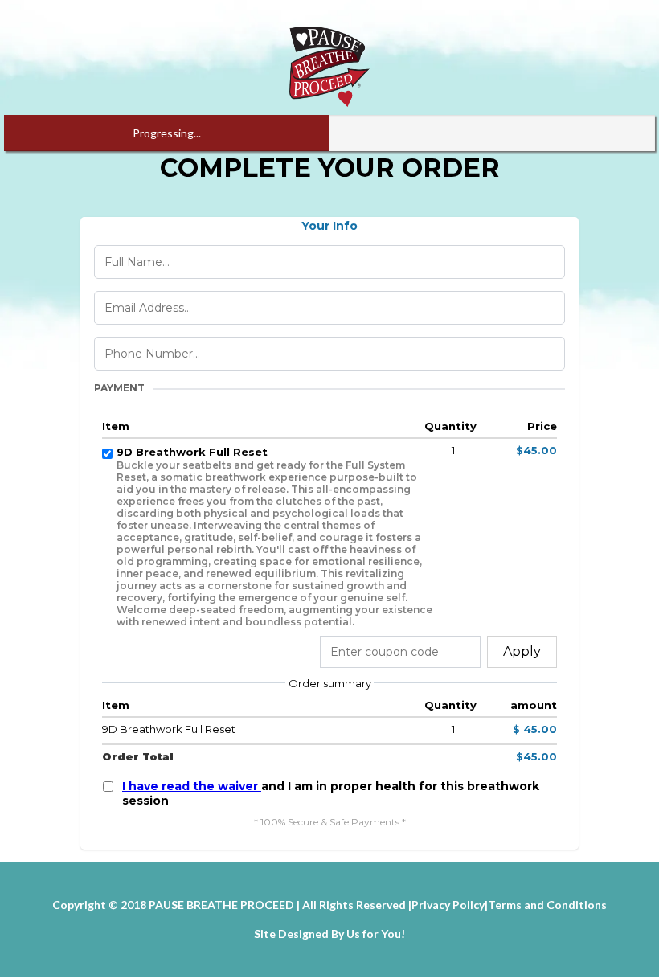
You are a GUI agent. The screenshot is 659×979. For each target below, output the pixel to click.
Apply (522, 651)
